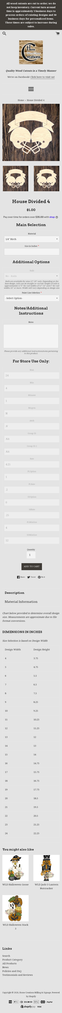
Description (14, 593)
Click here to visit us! (42, 77)
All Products (9, 963)
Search (6, 955)
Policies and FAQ (11, 971)
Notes (30, 322)
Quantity (31, 550)
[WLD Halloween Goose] (15, 868)
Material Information (21, 602)
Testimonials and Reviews (17, 975)
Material (32, 234)
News (5, 967)
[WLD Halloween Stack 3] (15, 908)
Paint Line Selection (31, 293)
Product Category (12, 959)
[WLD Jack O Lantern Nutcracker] (46, 868)
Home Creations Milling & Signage (35, 993)
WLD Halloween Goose (15, 884)
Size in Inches (31, 246)
